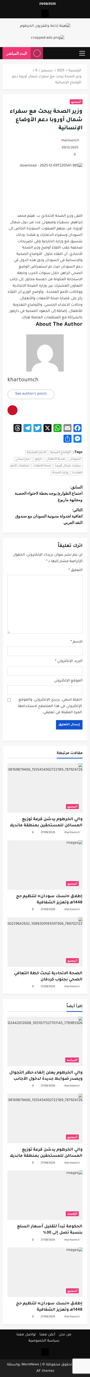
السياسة (72, 1060)
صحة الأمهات (42, 466)
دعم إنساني (23, 459)
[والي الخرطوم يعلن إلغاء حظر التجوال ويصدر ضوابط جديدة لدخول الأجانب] (45, 1041)
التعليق (75, 570)
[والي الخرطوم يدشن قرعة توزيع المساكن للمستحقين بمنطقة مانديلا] (45, 788)
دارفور (38, 459)
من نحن (65, 1335)
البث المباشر (16, 53)
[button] (82, 53)
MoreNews (30, 1365)
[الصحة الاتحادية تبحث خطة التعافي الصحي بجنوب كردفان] (45, 942)
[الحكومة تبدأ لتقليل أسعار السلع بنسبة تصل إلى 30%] (45, 1195)
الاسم (76, 642)
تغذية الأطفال (56, 459)
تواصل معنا (26, 1335)
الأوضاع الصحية (60, 452)
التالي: (48, 516)
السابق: (48, 493)
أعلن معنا (47, 1335)
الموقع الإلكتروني (68, 681)
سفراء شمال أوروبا (68, 466)
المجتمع (76, 102)
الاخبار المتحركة (36, 452)
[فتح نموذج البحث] (49, 53)
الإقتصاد (72, 1213)
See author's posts (31, 394)
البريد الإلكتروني (68, 661)
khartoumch (70, 140)
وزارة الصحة (60, 473)
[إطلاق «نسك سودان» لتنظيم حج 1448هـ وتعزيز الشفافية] (45, 865)
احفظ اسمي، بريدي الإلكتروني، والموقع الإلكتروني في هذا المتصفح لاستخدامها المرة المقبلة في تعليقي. (50, 706)
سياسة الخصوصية (43, 1341)
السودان (75, 459)
